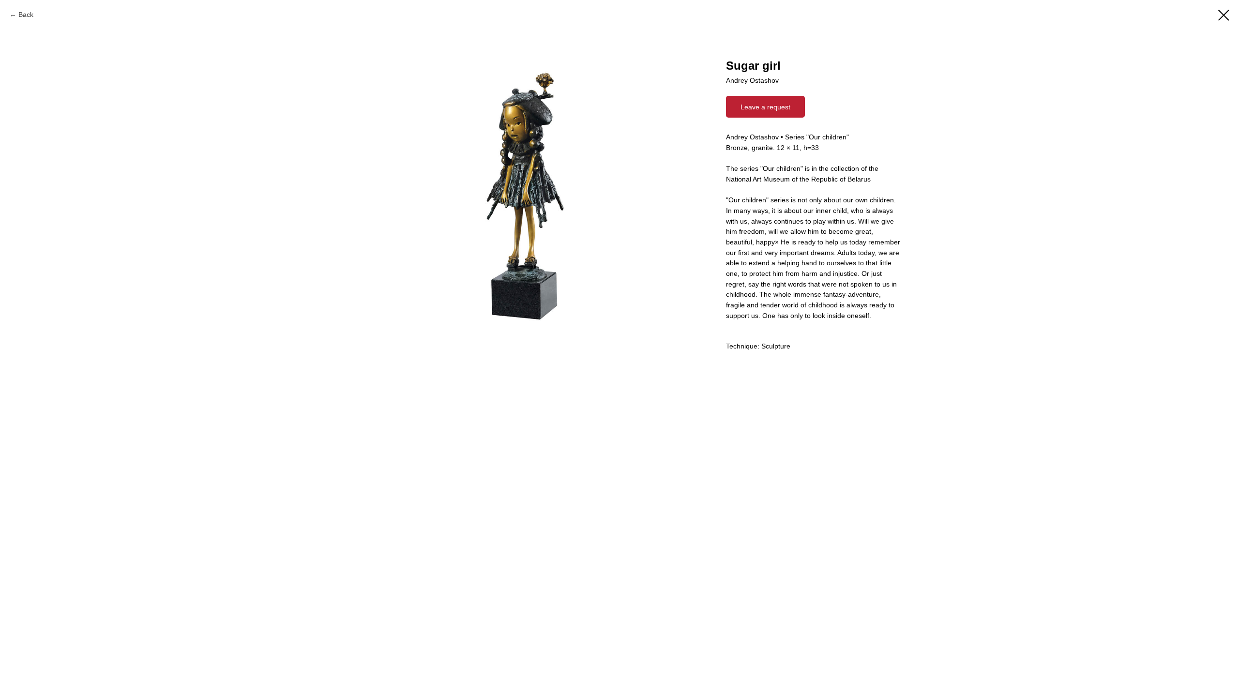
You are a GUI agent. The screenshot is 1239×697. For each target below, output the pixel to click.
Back (25, 14)
